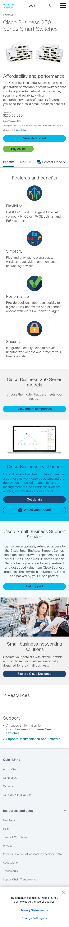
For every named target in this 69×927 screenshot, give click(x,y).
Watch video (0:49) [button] (37, 509)
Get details (34, 499)
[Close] (63, 892)
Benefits (8, 162)
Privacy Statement (33, 910)
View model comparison (34, 409)
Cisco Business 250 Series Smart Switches (30, 731)
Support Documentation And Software (33, 739)
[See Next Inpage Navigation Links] (28, 162)
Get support (34, 586)
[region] (34, 907)
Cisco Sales (21, 130)
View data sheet (34, 138)
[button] (18, 149)
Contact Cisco (52, 162)
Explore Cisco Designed (35, 673)
